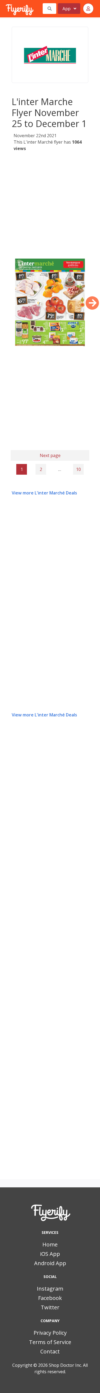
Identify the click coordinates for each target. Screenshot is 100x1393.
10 (78, 469)
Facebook (50, 1298)
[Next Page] (92, 303)
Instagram (50, 1288)
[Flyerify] (6, 9)
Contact (50, 1351)
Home (50, 1244)
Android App (50, 1263)
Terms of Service (50, 1342)
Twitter (50, 1307)
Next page (50, 455)
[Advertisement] (50, 205)
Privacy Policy (50, 1332)
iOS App (50, 1253)
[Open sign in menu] (88, 8)
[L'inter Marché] (50, 55)
